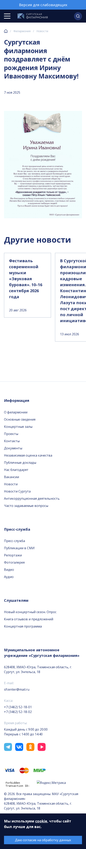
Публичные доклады (20, 462)
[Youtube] (42, 747)
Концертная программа (23, 626)
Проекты (11, 434)
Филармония (22, 31)
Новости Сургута (17, 491)
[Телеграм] (8, 747)
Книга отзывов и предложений (28, 619)
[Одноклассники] (30, 747)
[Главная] (6, 31)
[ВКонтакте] (19, 747)
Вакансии (11, 477)
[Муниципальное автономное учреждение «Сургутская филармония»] (33, 16)
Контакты (12, 441)
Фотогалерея (14, 562)
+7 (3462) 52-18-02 (18, 712)
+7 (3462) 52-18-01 (18, 707)
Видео (9, 569)
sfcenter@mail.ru (16, 689)
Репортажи (13, 555)
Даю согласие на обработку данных (43, 840)
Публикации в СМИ (19, 548)
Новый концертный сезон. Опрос (30, 612)
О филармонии (15, 412)
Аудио (9, 577)
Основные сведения (19, 419)
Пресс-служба (14, 541)
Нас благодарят (16, 470)
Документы (13, 448)
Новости (42, 31)
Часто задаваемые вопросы (26, 505)
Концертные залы (18, 426)
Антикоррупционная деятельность (32, 498)
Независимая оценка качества (28, 455)
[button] (78, 16)
